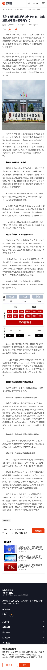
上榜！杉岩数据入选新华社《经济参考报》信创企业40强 (20, 533)
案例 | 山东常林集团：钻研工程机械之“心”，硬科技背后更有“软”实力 (20, 530)
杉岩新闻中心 (21, 9)
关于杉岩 (11, 9)
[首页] (7, 3)
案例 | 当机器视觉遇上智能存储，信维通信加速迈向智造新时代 (41, 9)
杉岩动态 (31, 9)
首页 (4, 9)
